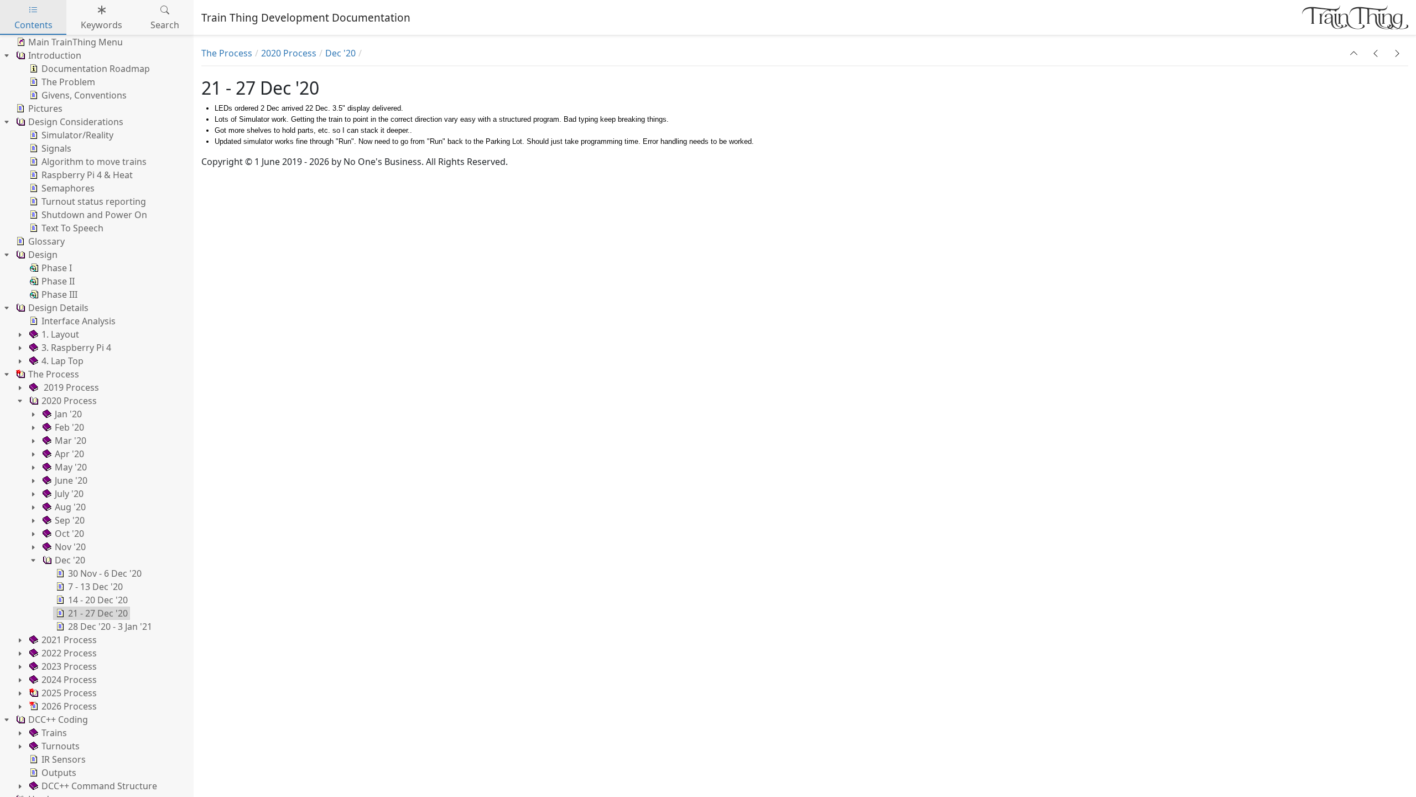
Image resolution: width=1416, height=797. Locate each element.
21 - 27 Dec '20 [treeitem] (98, 613)
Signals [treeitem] (56, 148)
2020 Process (288, 53)
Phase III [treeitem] (59, 294)
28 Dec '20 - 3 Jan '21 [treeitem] (110, 626)
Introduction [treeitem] (54, 55)
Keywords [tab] (101, 25)
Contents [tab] (33, 25)
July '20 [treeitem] (69, 494)
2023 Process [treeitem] (69, 666)
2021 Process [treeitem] (69, 640)
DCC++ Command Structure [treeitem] (99, 786)
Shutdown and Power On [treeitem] (94, 215)
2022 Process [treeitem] (69, 653)
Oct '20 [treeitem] (69, 533)
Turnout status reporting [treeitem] (93, 201)
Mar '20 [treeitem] (70, 440)
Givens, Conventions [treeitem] (84, 95)
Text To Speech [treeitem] (72, 228)
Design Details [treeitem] (58, 308)
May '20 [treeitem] (71, 467)
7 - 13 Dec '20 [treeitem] (95, 587)
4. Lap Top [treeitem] (62, 361)
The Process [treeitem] (53, 374)
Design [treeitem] (43, 255)
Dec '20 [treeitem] (70, 560)
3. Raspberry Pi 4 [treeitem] (76, 347)
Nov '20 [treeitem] (70, 547)
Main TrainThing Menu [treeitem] (75, 42)
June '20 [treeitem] (71, 480)
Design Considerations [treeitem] (75, 122)
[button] (1354, 53)
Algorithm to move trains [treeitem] (94, 162)
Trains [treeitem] (54, 733)
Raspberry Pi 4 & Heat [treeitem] (87, 175)
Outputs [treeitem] (58, 773)
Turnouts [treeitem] (60, 746)
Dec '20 (340, 53)
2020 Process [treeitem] (69, 401)
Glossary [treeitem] (46, 241)
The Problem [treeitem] (68, 82)
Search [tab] (164, 25)
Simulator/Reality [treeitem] (77, 135)
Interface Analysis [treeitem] (78, 321)
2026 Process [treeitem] (69, 706)
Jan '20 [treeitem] (68, 414)
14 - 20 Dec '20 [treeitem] (98, 600)
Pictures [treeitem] (45, 108)
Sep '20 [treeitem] (70, 520)
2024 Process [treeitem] (69, 680)
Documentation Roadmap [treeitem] (95, 69)
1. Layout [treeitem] (60, 334)
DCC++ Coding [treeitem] (58, 719)
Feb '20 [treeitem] (69, 427)
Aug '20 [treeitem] (70, 507)
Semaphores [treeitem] (68, 188)
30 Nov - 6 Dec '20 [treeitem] (105, 573)
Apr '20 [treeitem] (69, 454)
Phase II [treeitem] (58, 281)
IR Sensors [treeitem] (63, 759)
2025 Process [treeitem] (69, 693)
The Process (226, 53)
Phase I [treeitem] (56, 268)
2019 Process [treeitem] (70, 387)
